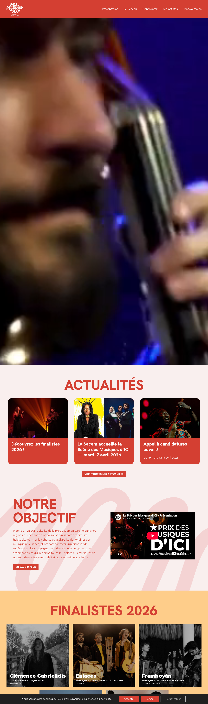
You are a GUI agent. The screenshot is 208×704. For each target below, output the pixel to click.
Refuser (149, 698)
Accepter (129, 698)
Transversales (192, 9)
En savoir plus (26, 566)
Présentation (110, 9)
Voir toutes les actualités (104, 474)
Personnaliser (173, 698)
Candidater (150, 9)
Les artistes (170, 9)
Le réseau (130, 9)
